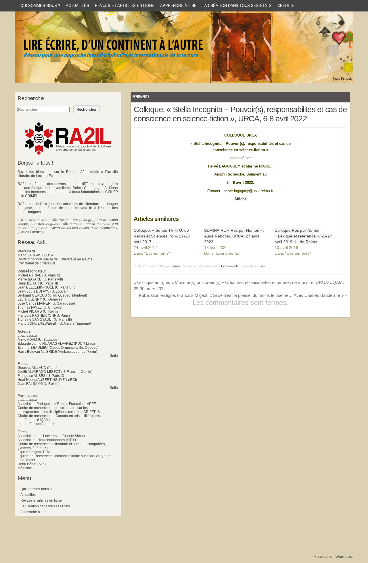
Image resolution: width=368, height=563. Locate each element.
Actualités (77, 5)
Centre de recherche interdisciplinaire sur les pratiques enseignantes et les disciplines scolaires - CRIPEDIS (60, 410)
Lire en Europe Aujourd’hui (39, 424)
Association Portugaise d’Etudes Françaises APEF (57, 404)
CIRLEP (111, 192)
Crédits (285, 5)
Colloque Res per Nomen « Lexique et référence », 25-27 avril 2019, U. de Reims (303, 236)
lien (262, 266)
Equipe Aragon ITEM (34, 452)
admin (176, 266)
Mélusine (25, 468)
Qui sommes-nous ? (40, 5)
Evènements (141, 97)
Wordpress (344, 557)
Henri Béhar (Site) (32, 464)
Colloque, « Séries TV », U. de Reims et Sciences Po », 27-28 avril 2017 (162, 236)
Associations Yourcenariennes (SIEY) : (48, 440)
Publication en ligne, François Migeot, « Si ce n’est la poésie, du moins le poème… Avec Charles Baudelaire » (243, 295)
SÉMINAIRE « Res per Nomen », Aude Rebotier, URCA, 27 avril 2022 (234, 236)
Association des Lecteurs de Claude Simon (51, 436)
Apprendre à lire (178, 5)
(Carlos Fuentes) (31, 232)
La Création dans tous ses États (237, 5)
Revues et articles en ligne (124, 5)
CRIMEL (31, 196)
